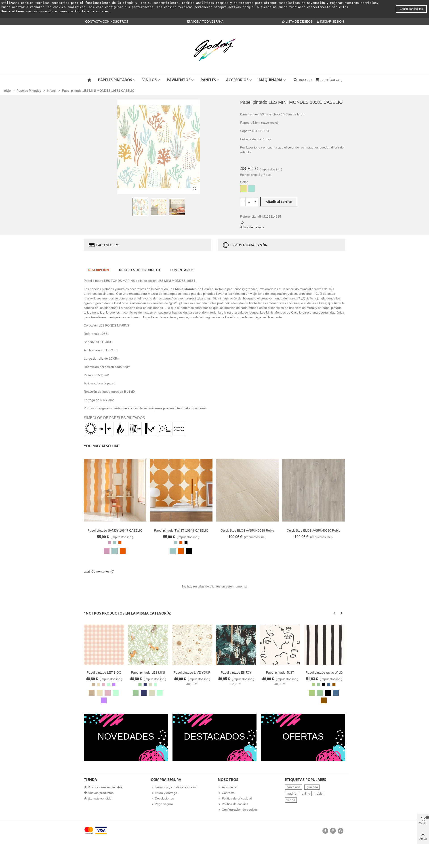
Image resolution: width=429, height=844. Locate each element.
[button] (334, 613)
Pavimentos (178, 79)
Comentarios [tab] (181, 270)
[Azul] (336, 693)
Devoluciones (164, 798)
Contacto (228, 793)
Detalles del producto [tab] (139, 270)
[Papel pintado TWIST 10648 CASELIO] (181, 490)
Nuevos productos (101, 793)
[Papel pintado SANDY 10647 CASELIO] (115, 490)
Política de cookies (92, 11)
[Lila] (104, 700)
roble (319, 793)
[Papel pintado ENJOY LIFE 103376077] (236, 645)
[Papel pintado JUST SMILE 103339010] (280, 645)
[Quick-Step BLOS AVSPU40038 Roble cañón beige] (247, 490)
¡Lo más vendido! (100, 798)
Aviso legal (229, 787)
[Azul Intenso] (144, 693)
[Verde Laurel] (135, 693)
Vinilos (149, 79)
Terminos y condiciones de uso (176, 787)
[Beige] (152, 693)
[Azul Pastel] (114, 551)
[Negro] (189, 551)
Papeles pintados (115, 79)
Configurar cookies (411, 9)
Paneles (208, 79)
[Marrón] (324, 700)
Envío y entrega (166, 793)
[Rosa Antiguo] (106, 551)
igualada (312, 787)
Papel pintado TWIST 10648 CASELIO (181, 530)
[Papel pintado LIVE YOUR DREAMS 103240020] (192, 645)
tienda (290, 800)
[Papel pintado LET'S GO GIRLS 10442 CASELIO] (104, 645)
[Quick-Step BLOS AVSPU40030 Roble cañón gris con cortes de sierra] (313, 490)
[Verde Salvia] (312, 693)
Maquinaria (270, 79)
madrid (291, 793)
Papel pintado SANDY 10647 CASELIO (115, 530)
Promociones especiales (105, 787)
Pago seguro (164, 804)
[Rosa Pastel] (108, 693)
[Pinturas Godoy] (214, 49)
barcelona (293, 787)
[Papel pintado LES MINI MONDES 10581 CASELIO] (194, 188)
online (306, 793)
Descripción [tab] (98, 270)
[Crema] (100, 693)
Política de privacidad (237, 798)
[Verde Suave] (116, 693)
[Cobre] (123, 551)
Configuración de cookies (240, 809)
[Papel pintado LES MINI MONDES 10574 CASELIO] (148, 645)
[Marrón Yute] (91, 693)
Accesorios (237, 79)
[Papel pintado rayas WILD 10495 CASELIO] (324, 645)
